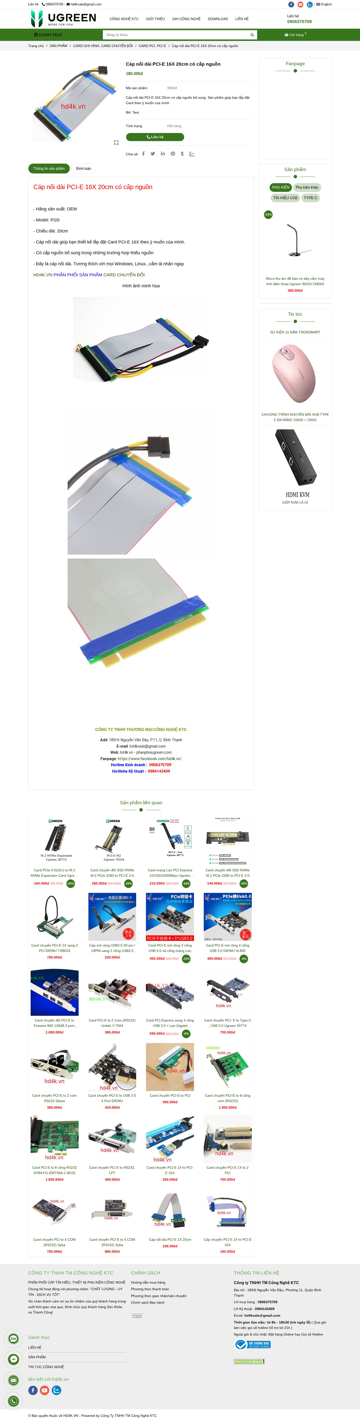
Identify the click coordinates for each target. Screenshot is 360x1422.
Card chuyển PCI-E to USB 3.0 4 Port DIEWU (112, 1098)
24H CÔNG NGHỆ (186, 19)
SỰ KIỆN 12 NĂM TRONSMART (295, 332)
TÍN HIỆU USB (285, 198)
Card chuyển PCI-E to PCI (170, 1095)
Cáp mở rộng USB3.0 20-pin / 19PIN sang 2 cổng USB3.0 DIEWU (112, 948)
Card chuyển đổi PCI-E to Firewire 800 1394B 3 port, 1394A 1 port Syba (54, 1023)
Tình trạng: (135, 126)
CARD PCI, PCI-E (152, 46)
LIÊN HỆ (242, 19)
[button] (325, 4)
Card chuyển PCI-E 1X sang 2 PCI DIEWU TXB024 (54, 948)
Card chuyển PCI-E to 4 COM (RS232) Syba (112, 1242)
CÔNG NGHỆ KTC (124, 19)
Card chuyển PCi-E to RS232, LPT (112, 1170)
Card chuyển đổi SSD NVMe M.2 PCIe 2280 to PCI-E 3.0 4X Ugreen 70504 (112, 873)
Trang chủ (36, 46)
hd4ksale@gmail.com (86, 4)
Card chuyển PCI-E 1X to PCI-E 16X (170, 1170)
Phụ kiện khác (307, 187)
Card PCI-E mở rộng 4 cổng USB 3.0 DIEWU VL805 (227, 948)
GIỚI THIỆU (155, 19)
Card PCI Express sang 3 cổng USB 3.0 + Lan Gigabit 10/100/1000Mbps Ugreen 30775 (170, 1023)
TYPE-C (310, 198)
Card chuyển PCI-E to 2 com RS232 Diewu (54, 1098)
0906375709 (54, 4)
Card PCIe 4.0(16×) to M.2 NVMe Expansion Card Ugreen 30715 (54, 873)
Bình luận (83, 168)
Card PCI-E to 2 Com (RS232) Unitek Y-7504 (112, 1023)
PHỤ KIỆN (280, 187)
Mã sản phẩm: (137, 88)
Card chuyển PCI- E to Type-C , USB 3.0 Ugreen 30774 (227, 1023)
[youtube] (302, 4)
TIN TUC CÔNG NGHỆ (46, 1367)
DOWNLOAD (218, 19)
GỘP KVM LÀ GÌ (295, 502)
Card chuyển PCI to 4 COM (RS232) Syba (54, 1242)
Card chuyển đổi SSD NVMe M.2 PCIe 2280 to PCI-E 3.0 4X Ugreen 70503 (228, 873)
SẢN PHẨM (58, 46)
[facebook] (293, 4)
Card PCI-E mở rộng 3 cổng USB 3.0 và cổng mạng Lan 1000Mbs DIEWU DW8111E (170, 948)
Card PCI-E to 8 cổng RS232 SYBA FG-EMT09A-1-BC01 (54, 1170)
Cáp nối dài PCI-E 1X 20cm (170, 1239)
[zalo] (311, 4)
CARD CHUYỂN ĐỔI (124, 274)
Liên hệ (157, 137)
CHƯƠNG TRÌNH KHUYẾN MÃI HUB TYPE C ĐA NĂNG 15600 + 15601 (295, 417)
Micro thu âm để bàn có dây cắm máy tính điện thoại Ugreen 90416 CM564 (295, 281)
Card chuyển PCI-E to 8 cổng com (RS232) (227, 1098)
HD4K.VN (42, 274)
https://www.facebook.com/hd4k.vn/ (150, 758)
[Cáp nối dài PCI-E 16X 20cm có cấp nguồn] (63, 18)
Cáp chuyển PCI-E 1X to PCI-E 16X (228, 1242)
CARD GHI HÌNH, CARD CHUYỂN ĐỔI (103, 46)
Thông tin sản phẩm (49, 168)
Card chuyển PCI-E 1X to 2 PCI (228, 1170)
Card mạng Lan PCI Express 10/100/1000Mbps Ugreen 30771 (170, 873)
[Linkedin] (162, 153)
